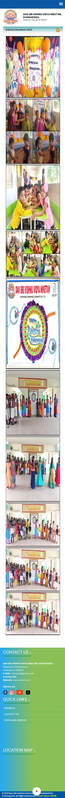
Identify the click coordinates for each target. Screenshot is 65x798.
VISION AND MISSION (15, 720)
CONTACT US (11, 714)
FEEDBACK (9, 708)
